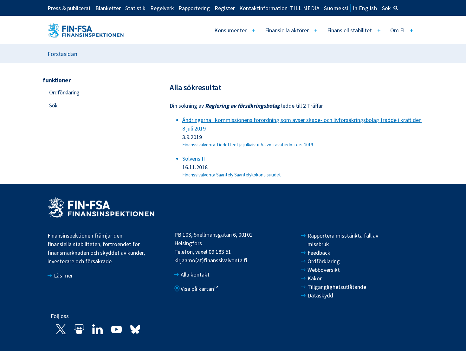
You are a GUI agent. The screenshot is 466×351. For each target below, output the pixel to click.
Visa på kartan (197, 288)
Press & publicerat (69, 7)
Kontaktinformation (263, 7)
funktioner (56, 80)
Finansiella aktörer (287, 30)
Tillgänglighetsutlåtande (336, 286)
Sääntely (224, 175)
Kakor (314, 278)
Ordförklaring (64, 92)
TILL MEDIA (305, 7)
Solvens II (193, 158)
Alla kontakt (195, 274)
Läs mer (63, 275)
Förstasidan (62, 54)
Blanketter (108, 7)
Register (225, 7)
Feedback (318, 252)
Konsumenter (230, 30)
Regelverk (162, 7)
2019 (308, 145)
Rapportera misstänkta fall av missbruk (342, 240)
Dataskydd (320, 295)
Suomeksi (336, 8)
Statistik (135, 7)
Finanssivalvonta (198, 145)
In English (365, 8)
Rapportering (194, 7)
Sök (386, 8)
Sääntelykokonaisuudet (257, 175)
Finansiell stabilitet (349, 30)
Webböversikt (323, 269)
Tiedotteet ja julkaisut (238, 145)
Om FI (397, 30)
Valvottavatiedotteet (282, 145)
